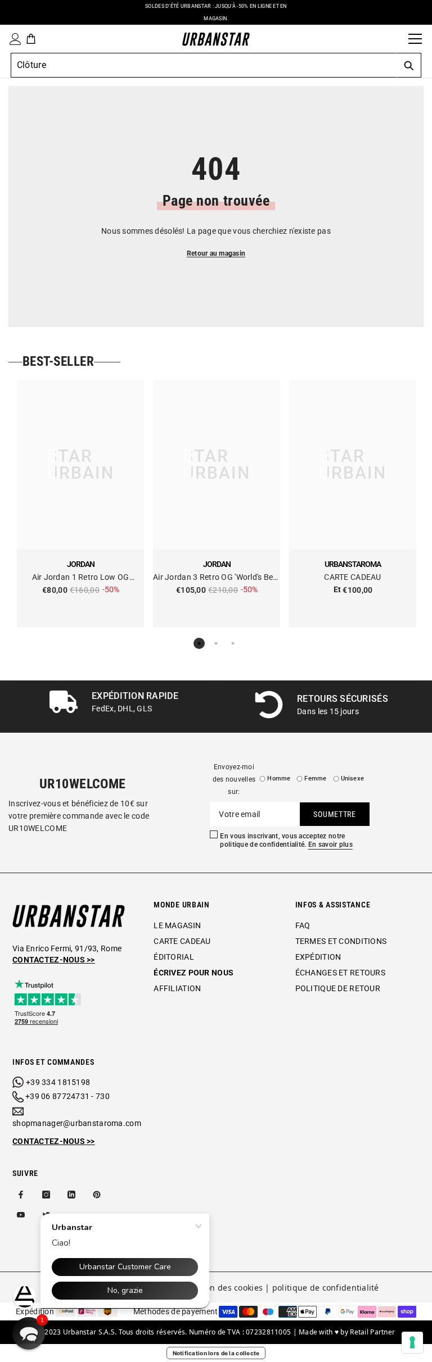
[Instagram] (46, 1194)
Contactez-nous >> (53, 959)
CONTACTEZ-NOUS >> (53, 1141)
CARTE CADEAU (352, 577)
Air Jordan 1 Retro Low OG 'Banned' (80, 578)
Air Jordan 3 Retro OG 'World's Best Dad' (216, 578)
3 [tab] (232, 643)
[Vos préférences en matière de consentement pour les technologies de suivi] (412, 1342)
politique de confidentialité (325, 1287)
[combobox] (203, 65)
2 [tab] (216, 643)
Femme (315, 778)
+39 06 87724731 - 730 (67, 1096)
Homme (278, 778)
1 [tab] (199, 643)
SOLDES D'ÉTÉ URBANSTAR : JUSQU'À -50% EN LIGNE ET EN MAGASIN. (216, 12)
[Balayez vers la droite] (419, 706)
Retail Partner (372, 1332)
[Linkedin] (71, 1194)
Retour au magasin (216, 253)
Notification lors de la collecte (216, 1353)
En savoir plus (330, 844)
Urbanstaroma (353, 564)
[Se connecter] (12, 39)
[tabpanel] (80, 503)
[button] (28, 1333)
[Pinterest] (96, 1194)
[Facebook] (20, 1194)
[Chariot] (31, 39)
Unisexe (352, 778)
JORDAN (80, 564)
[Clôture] (396, 39)
